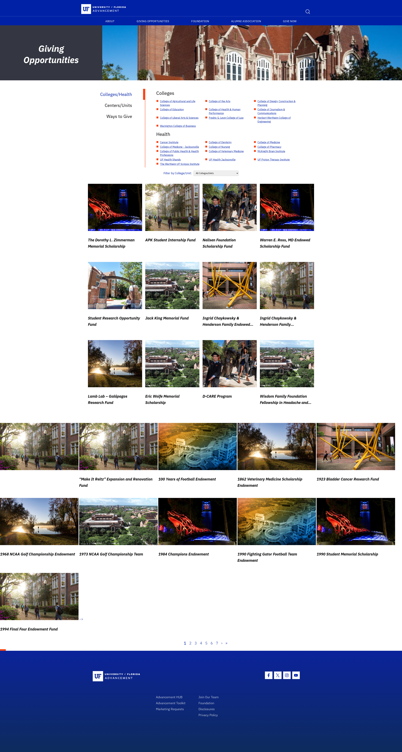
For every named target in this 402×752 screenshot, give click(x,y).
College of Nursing (219, 146)
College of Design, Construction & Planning (277, 103)
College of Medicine (269, 142)
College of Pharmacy (269, 146)
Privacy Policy (208, 715)
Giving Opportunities (153, 21)
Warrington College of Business (178, 126)
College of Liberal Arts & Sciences (179, 117)
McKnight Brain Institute (271, 151)
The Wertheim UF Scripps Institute (179, 164)
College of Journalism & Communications (271, 111)
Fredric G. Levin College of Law (226, 117)
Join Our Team (208, 697)
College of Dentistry (220, 142)
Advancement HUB (169, 697)
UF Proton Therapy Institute (274, 159)
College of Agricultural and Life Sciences (177, 103)
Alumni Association (246, 21)
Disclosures (206, 709)
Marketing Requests (170, 709)
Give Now (289, 21)
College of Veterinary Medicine (226, 151)
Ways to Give (119, 116)
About (110, 21)
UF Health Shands (170, 159)
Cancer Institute (169, 142)
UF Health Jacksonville (222, 159)
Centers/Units (118, 105)
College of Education (172, 109)
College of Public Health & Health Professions (179, 153)
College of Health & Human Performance (224, 111)
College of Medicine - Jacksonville (179, 146)
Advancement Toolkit (170, 703)
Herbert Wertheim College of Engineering (274, 119)
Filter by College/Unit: (177, 173)
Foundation (200, 21)
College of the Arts (219, 101)
